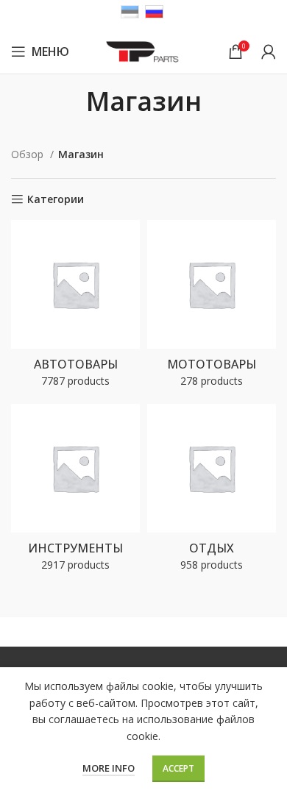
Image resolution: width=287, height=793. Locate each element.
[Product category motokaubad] (211, 308)
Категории (55, 199)
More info (108, 768)
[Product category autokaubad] (75, 308)
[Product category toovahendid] (75, 492)
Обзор (28, 154)
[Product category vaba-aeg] (211, 492)
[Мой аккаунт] (268, 51)
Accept (178, 768)
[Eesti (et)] (130, 10)
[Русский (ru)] (154, 10)
